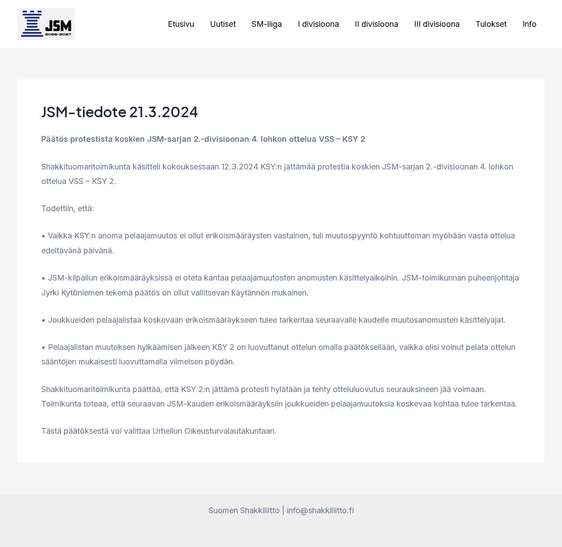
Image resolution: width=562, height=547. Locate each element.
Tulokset (491, 24)
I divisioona (318, 24)
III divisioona (437, 24)
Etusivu (181, 24)
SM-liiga (267, 24)
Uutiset (223, 24)
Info (529, 24)
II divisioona (376, 24)
